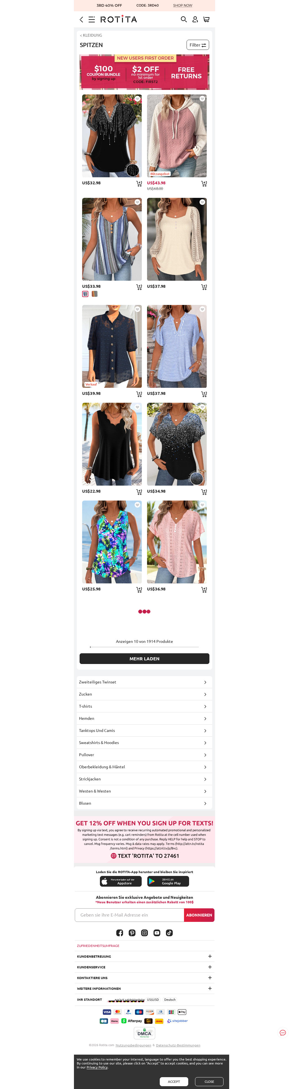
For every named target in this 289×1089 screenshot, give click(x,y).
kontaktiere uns (92, 978)
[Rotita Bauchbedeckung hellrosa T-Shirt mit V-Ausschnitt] (177, 542)
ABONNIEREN (199, 915)
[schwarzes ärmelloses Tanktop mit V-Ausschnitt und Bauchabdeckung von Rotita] (112, 444)
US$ (150, 999)
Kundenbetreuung (94, 956)
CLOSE (209, 1081)
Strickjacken (90, 779)
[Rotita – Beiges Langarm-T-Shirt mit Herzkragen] (177, 239)
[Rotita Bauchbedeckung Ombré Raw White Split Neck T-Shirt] (177, 444)
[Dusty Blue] (85, 294)
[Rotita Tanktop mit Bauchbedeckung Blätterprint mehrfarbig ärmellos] (112, 542)
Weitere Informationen (99, 988)
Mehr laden (144, 658)
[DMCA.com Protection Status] (144, 1033)
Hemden (86, 718)
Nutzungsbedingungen (133, 1045)
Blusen (85, 803)
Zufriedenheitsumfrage (98, 946)
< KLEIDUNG (91, 35)
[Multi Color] (95, 294)
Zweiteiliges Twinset (97, 682)
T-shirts (85, 706)
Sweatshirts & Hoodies (99, 742)
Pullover (86, 754)
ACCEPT (174, 1081)
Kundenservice (91, 967)
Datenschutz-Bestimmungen (178, 1045)
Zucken (85, 694)
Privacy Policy (97, 1067)
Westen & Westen (95, 791)
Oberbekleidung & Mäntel (102, 767)
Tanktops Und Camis (97, 730)
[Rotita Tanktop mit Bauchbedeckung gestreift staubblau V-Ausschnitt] (112, 239)
